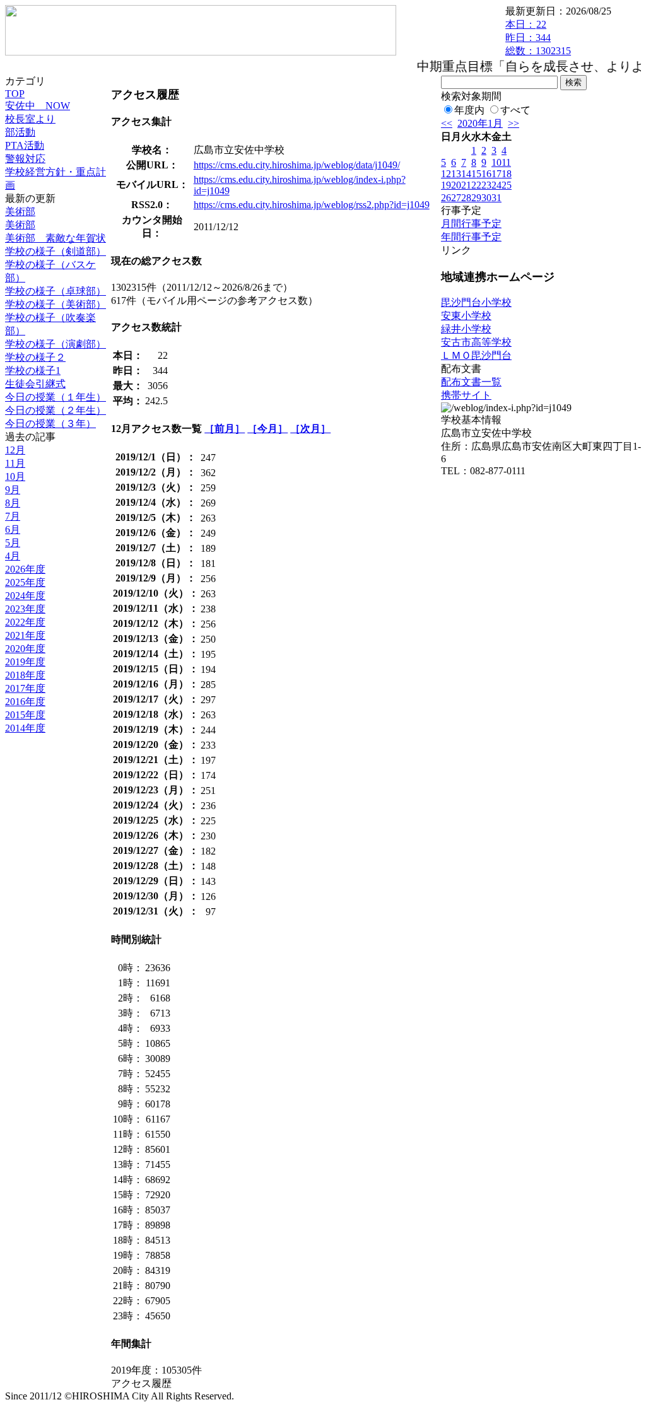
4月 (12, 556)
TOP (15, 93)
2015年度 (25, 714)
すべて (515, 110)
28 (466, 197)
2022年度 (25, 622)
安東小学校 (466, 315)
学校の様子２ (35, 357)
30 (486, 197)
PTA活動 (24, 145)
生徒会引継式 (35, 383)
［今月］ (267, 428)
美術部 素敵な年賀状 (55, 238)
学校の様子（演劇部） (55, 344)
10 (496, 162)
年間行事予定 (471, 236)
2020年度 (25, 648)
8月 (12, 503)
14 (466, 173)
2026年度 (25, 569)
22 (476, 185)
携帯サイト (466, 395)
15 (476, 173)
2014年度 (25, 728)
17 (496, 173)
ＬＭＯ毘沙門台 (476, 355)
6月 (12, 529)
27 (456, 197)
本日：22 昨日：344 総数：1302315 (538, 37)
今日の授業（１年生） (55, 397)
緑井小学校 (466, 329)
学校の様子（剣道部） (55, 251)
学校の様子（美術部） (55, 304)
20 (456, 185)
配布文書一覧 (471, 382)
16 (486, 173)
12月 (15, 450)
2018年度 (25, 675)
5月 (12, 542)
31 (496, 197)
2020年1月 (480, 123)
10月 (15, 476)
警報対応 (25, 158)
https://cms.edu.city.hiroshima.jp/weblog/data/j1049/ (297, 165)
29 (476, 197)
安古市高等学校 (476, 342)
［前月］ (224, 428)
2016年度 (25, 701)
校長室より (30, 119)
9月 (12, 489)
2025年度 (25, 582)
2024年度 (25, 595)
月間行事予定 (471, 223)
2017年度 (25, 688)
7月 (12, 516)
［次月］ (310, 428)
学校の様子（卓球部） (55, 291)
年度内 (469, 110)
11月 (15, 463)
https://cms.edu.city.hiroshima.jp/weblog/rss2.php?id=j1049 (312, 204)
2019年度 (25, 662)
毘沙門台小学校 (476, 302)
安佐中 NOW (37, 105)
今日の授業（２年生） (55, 410)
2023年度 (25, 609)
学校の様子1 (33, 370)
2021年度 (25, 635)
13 (456, 173)
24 (496, 185)
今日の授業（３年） (50, 423)
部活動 (20, 132)
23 (486, 185)
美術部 (20, 211)
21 (466, 185)
